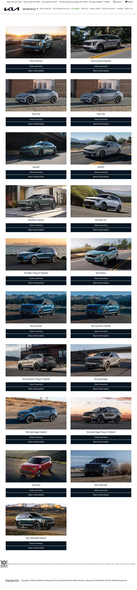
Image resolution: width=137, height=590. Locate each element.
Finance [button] (120, 9)
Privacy (56, 581)
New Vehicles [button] (45, 9)
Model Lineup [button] (95, 9)
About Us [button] (129, 9)
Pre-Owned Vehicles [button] (61, 9)
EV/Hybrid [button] (75, 9)
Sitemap (49, 581)
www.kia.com (122, 581)
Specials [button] (84, 9)
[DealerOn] (12, 580)
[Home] (37, 8)
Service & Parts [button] (108, 9)
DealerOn (41, 581)
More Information (36, 71)
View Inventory (36, 66)
